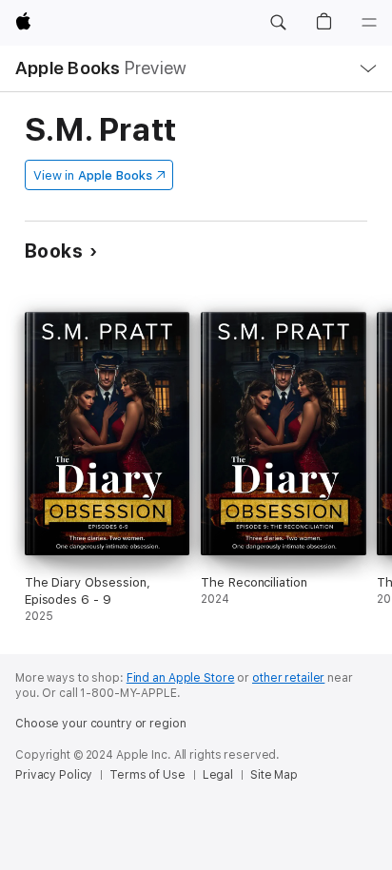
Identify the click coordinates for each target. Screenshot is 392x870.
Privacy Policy (53, 775)
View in (92, 175)
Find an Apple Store (181, 678)
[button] (278, 23)
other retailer (288, 678)
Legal (218, 775)
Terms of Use (147, 775)
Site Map (274, 775)
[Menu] (369, 23)
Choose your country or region (100, 723)
